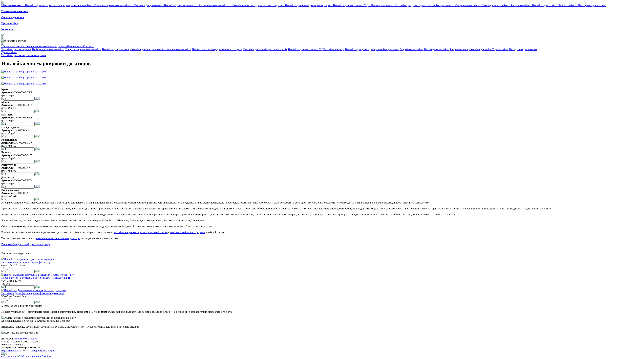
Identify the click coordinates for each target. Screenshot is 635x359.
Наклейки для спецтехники (145, 49)
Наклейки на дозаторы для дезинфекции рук (26, 262)
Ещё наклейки (500, 49)
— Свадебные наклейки (465, 5)
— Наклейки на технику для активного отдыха (255, 5)
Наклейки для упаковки (115, 49)
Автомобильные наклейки (176, 49)
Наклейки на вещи (333, 49)
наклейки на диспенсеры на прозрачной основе (141, 232)
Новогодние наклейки (436, 49)
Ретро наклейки (459, 49)
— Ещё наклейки (565, 5)
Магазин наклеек (11, 46)
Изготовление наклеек (33, 46)
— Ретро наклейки (518, 5)
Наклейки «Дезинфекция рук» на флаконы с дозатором (32, 293)
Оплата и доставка (56, 46)
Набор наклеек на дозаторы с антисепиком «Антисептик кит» (36, 277)
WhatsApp (48, 350)
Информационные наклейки (48, 49)
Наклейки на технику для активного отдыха (217, 49)
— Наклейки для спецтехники (178, 5)
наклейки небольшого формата (187, 232)
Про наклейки (75, 46)
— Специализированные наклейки (110, 5)
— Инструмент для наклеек (590, 5)
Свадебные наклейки (411, 49)
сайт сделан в (9, 356)
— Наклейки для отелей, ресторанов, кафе (306, 5)
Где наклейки (9, 52)
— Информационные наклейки (73, 5)
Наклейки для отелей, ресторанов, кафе (265, 49)
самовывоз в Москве (25, 338)
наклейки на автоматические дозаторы (58, 238)
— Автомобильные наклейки (211, 5)
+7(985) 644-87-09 (11, 350)
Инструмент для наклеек (523, 49)
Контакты (88, 46)
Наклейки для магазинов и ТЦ (305, 49)
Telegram (36, 350)
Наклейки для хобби (480, 49)
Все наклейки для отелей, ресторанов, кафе (25, 244)
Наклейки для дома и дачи (360, 49)
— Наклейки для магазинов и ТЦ (349, 5)
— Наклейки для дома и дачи (408, 5)
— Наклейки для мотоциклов (38, 5)
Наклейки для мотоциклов (16, 49)
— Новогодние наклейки (493, 5)
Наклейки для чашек (387, 49)
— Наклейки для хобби (542, 5)
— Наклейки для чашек (438, 5)
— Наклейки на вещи (380, 5)
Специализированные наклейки (83, 49)
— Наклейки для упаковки (145, 5)
